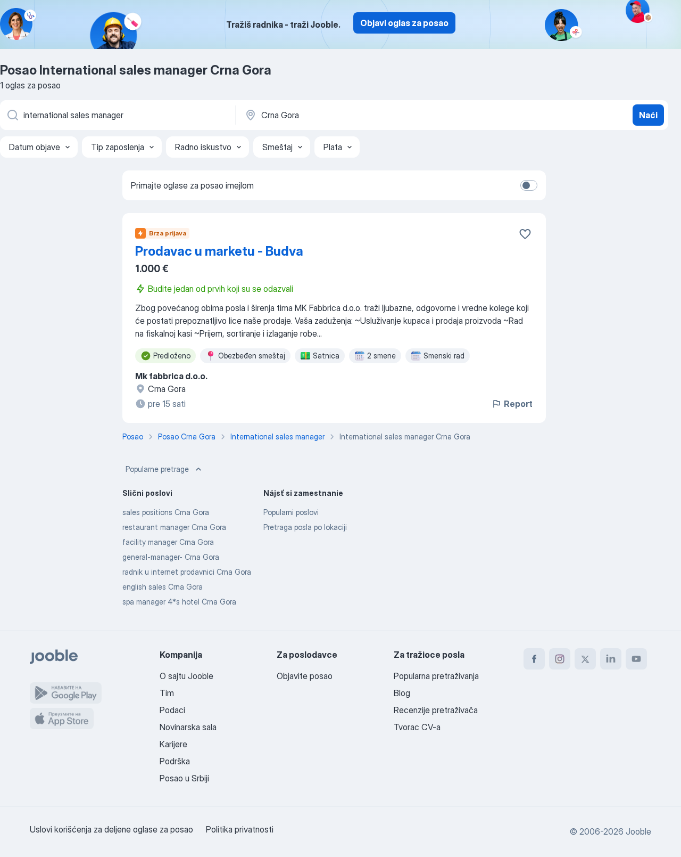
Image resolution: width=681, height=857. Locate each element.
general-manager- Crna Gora (170, 556)
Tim (167, 693)
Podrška (175, 761)
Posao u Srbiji (184, 778)
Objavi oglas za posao (404, 23)
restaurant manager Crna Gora (174, 527)
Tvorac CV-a (417, 727)
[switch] (528, 185)
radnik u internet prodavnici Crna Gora (186, 571)
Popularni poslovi (291, 512)
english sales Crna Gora (162, 586)
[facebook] (534, 659)
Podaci (172, 710)
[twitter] (585, 659)
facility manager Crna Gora (168, 541)
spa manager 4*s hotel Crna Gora (179, 601)
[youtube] (636, 659)
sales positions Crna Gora (165, 512)
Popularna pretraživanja (436, 676)
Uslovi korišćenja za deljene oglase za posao (111, 829)
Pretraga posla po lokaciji (305, 527)
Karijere (173, 744)
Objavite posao (305, 676)
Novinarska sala (188, 727)
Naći (648, 115)
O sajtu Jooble (186, 676)
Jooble (638, 831)
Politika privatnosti (239, 829)
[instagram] (559, 659)
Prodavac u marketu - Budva (219, 251)
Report (518, 403)
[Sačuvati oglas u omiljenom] (525, 234)
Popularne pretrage (157, 469)
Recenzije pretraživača (436, 710)
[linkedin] (610, 659)
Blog (402, 693)
